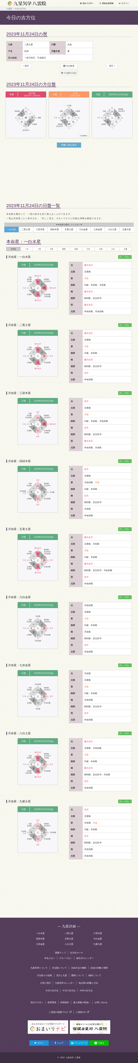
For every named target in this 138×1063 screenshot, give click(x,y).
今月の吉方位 (69, 990)
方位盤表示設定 (70, 73)
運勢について (77, 975)
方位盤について (59, 968)
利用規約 (64, 1002)
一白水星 (40, 933)
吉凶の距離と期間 (99, 968)
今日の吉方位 (51, 990)
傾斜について (94, 975)
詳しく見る (124, 257)
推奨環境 (52, 1002)
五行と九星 (61, 975)
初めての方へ (88, 3)
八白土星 (69, 944)
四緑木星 (40, 939)
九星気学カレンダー (64, 983)
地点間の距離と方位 (88, 983)
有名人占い (49, 958)
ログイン (125, 3)
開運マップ (60, 953)
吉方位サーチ (76, 953)
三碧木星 (97, 933)
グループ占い (65, 958)
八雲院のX (81, 1012)
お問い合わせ (101, 1002)
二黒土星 (69, 933)
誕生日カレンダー (85, 958)
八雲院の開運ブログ (59, 1012)
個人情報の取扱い (81, 1002)
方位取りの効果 (44, 975)
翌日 (111, 66)
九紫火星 (97, 944)
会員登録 (107, 3)
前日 (26, 66)
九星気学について (39, 968)
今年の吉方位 (86, 990)
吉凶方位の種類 (78, 968)
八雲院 (9, 9)
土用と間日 (45, 983)
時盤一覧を (69, 145)
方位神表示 (84, 136)
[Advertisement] (69, 173)
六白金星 (97, 939)
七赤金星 (40, 944)
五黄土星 (69, 939)
